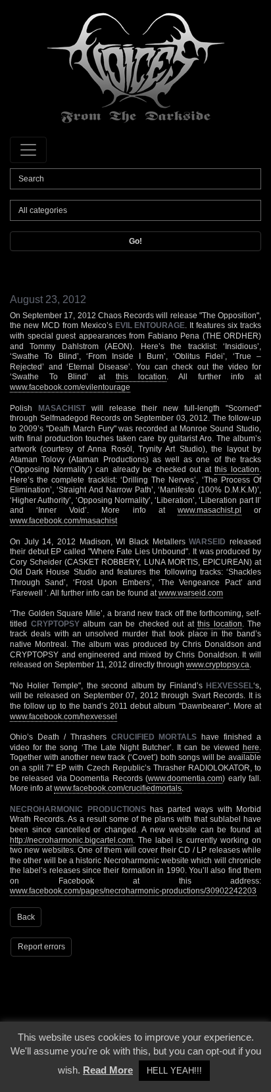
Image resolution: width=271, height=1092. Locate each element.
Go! (135, 241)
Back (26, 917)
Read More (108, 1070)
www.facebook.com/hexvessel (63, 716)
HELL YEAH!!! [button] (174, 1071)
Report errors (41, 946)
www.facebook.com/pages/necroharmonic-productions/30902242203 (133, 890)
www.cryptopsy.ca (217, 664)
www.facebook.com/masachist (63, 520)
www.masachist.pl (209, 510)
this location (141, 376)
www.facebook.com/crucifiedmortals (118, 788)
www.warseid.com (191, 593)
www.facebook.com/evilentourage (70, 387)
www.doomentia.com (185, 778)
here (251, 747)
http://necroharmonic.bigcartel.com (71, 840)
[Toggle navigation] (28, 150)
